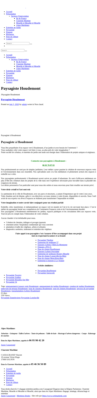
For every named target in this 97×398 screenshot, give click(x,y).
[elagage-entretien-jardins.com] (25, 7)
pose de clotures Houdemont (64, 289)
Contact (9, 39)
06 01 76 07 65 (48, 165)
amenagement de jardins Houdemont (54, 286)
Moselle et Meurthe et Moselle (28, 23)
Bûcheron (10, 34)
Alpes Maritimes (22, 25)
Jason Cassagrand (8, 345)
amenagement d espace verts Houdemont (22, 286)
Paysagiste (10, 30)
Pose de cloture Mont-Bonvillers (50, 258)
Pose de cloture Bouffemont (49, 249)
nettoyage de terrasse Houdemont (14, 289)
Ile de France (21, 18)
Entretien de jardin (13, 27)
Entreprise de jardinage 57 (48, 242)
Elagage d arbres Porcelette (48, 251)
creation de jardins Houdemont (82, 286)
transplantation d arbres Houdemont (25, 291)
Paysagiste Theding (45, 240)
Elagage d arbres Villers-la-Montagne (52, 245)
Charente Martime (23, 21)
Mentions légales (23, 396)
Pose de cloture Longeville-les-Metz (52, 256)
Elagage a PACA (44, 247)
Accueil (9, 12)
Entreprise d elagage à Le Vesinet (51, 261)
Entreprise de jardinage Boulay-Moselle (53, 254)
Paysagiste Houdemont (13, 99)
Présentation (11, 14)
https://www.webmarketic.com (54, 396)
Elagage (9, 32)
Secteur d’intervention (20, 16)
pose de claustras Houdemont (40, 289)
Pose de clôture (12, 37)
